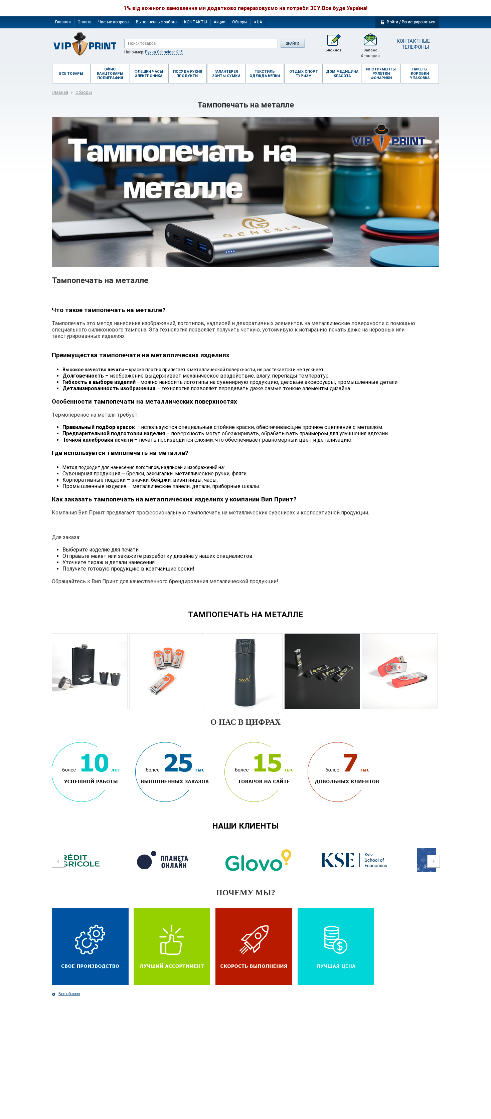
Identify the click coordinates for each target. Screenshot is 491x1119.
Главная (63, 22)
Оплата (84, 22)
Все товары (71, 73)
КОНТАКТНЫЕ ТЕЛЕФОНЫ (412, 44)
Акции (219, 22)
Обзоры (239, 22)
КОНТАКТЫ (195, 22)
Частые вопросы (113, 22)
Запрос (370, 53)
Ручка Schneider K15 (164, 52)
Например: (153, 52)
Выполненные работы (156, 22)
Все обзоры (69, 993)
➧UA (258, 22)
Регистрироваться (418, 22)
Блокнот (333, 50)
